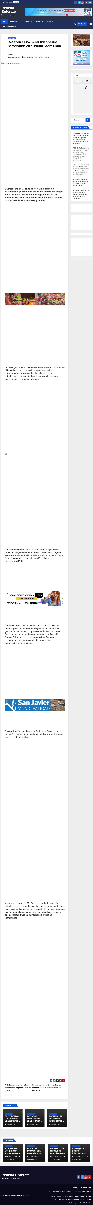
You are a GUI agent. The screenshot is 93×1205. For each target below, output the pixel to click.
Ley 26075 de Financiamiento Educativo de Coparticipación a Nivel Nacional (71, 1196)
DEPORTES (50, 21)
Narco (35, 57)
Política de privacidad (75, 1203)
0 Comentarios (10, 1159)
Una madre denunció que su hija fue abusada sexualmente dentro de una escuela (46, 1087)
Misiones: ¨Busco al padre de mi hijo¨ (72, 1199)
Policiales (40, 57)
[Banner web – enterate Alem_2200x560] (35, 582)
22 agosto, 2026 (34, 1124)
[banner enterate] (35, 676)
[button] (75, 24)
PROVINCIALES (15, 21)
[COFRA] (35, 283)
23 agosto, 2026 (12, 1124)
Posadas (46, 57)
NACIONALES (28, 21)
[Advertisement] (35, 112)
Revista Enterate (8, 9)
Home (68, 1188)
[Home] (4, 21)
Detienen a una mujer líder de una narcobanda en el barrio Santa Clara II (34, 46)
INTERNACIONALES (9, 26)
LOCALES (39, 21)
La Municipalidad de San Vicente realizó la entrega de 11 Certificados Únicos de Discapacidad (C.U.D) (70, 1192)
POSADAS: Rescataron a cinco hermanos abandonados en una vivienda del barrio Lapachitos (81, 194)
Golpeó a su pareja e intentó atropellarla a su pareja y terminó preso (18, 1087)
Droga (31, 57)
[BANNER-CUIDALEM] (35, 1018)
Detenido (26, 57)
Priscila (12, 54)
